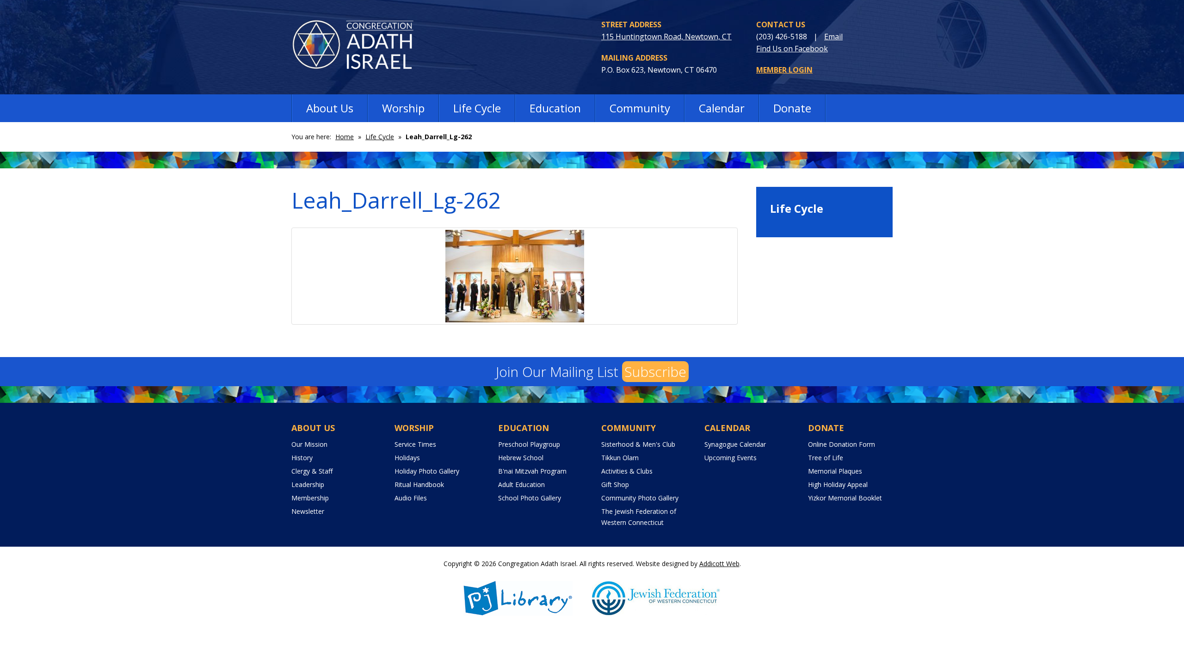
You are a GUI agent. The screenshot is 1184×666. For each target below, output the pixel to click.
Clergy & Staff (312, 471)
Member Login (784, 70)
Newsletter (307, 511)
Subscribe (655, 371)
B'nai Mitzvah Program (532, 471)
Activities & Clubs (627, 471)
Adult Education (521, 484)
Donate (792, 108)
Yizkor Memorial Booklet (845, 497)
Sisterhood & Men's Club (638, 444)
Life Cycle (477, 108)
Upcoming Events (730, 457)
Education (555, 108)
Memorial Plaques (835, 471)
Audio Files (411, 497)
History (302, 457)
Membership (310, 497)
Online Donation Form (841, 444)
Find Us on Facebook (792, 48)
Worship (403, 108)
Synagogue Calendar (735, 444)
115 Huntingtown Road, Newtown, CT (666, 36)
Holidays (407, 457)
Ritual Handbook (419, 484)
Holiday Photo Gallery (427, 471)
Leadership (307, 484)
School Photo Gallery (529, 497)
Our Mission (309, 444)
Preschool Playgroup (529, 444)
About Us (329, 108)
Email (833, 36)
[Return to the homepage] (359, 46)
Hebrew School (520, 457)
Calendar (722, 108)
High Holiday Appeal (838, 484)
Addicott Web (719, 563)
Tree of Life (825, 457)
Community (640, 108)
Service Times (415, 444)
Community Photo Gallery (639, 497)
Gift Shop (615, 484)
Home (344, 136)
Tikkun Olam (620, 457)
